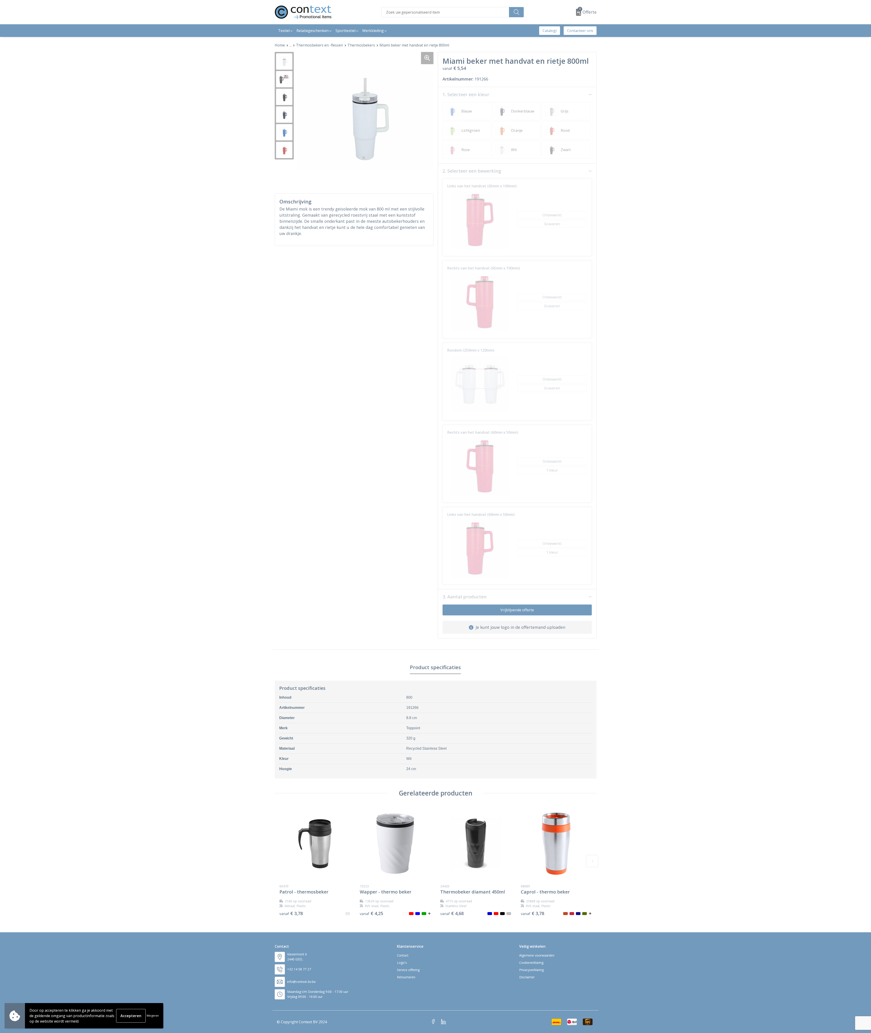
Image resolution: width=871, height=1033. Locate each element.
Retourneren (406, 977)
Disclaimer (527, 977)
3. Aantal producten (465, 597)
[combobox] (445, 12)
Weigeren (153, 1016)
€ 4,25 (371, 913)
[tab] (435, 667)
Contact (403, 955)
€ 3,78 (291, 913)
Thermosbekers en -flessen (319, 45)
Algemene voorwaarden (536, 955)
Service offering (408, 970)
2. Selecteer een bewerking (472, 171)
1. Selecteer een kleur (466, 95)
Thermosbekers (361, 45)
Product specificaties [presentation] (435, 667)
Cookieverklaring (531, 962)
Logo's (402, 962)
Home (280, 45)
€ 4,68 (452, 913)
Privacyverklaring (531, 970)
